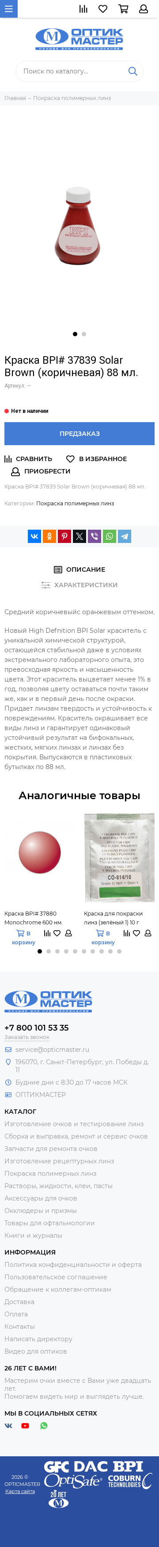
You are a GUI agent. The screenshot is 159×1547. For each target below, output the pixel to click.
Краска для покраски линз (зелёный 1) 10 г (113, 918)
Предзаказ (80, 434)
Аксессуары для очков (40, 1198)
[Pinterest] (64, 536)
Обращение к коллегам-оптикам (57, 1289)
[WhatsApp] (109, 536)
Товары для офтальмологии (49, 1223)
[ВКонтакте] (34, 536)
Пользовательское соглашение (55, 1277)
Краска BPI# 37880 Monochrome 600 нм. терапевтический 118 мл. (37, 918)
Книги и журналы (33, 1235)
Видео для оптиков (35, 1351)
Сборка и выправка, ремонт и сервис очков (76, 1136)
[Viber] (94, 536)
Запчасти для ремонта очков (51, 1149)
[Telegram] (124, 536)
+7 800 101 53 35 (36, 1028)
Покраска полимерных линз (75, 503)
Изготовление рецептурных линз (59, 1161)
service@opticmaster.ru (52, 1050)
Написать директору (38, 1339)
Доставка (19, 1302)
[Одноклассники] (49, 536)
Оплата (16, 1314)
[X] (79, 536)
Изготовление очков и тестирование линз (74, 1124)
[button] (75, 334)
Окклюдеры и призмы (40, 1211)
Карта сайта (20, 1491)
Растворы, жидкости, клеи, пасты (58, 1186)
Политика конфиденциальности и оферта (73, 1265)
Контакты (19, 1327)
